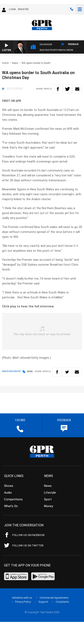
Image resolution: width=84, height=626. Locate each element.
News (15, 63)
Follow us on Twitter (27, 545)
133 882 (72, 9)
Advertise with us (22, 597)
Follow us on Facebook (28, 535)
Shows (8, 486)
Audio (8, 492)
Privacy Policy (23, 601)
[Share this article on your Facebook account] (57, 89)
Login (12, 9)
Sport (48, 499)
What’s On (11, 506)
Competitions (13, 499)
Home (5, 63)
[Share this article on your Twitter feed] (67, 89)
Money (48, 506)
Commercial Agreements (54, 597)
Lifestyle (50, 492)
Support (43, 601)
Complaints (62, 601)
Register (23, 9)
